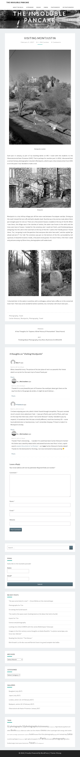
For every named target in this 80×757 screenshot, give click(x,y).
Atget (56, 727)
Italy (65, 734)
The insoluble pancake (17, 2)
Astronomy (30, 7)
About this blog (18, 7)
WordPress (45, 753)
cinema (46, 7)
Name (12, 501)
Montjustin (24, 318)
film (39, 734)
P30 (39, 739)
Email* (9, 576)
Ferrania (36, 734)
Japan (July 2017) (14, 695)
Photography (13, 316)
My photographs (68, 7)
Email (12, 510)
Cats (31, 730)
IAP (58, 734)
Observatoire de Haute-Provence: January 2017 (24, 708)
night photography (32, 739)
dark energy (60, 730)
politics (67, 739)
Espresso (27, 734)
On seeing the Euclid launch (18, 610)
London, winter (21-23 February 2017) (21, 700)
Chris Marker (36, 730)
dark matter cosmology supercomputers (16, 734)
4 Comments (56, 42)
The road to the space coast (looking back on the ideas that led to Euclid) (33, 614)
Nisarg (58, 753)
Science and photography (17, 622)
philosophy (49, 739)
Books (38, 7)
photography (55, 7)
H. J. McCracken (42, 42)
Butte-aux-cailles (25, 730)
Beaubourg (61, 727)
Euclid (31, 734)
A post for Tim (13, 618)
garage (55, 734)
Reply (12, 377)
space (20, 743)
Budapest (19, 730)
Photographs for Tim (16, 605)
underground (41, 743)
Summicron (25, 743)
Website (12, 520)
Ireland (61, 734)
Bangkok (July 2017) (15, 691)
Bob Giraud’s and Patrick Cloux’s (34, 642)
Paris (43, 738)
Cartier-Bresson (14, 318)
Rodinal (9, 743)
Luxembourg (10, 739)
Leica (69, 734)
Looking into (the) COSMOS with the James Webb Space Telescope (31, 627)
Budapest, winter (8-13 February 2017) (21, 704)
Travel (21, 316)
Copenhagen (53, 730)
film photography (48, 734)
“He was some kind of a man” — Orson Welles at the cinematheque (31, 601)
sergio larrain (15, 743)
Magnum (16, 739)
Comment (13, 473)
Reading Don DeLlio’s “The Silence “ (20, 638)
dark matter (68, 730)
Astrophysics (52, 726)
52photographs (30, 726)
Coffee (48, 730)
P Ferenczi (19, 405)
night (25, 739)
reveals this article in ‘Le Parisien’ (27, 446)
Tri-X (36, 743)
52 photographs (14, 726)
